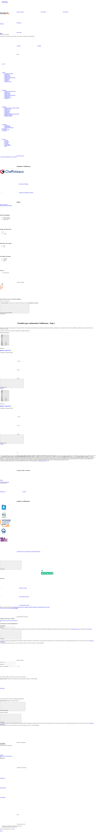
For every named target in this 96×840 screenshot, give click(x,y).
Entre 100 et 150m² (7, 218)
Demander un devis (3, 387)
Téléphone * (2, 627)
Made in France (6, 272)
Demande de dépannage (4, 710)
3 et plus (5, 233)
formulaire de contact (75, 629)
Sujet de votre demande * (4, 666)
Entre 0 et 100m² (6, 217)
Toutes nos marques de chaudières (6, 205)
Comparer (2, 388)
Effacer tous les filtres (4, 204)
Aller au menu (4, 1)
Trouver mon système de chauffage (6, 312)
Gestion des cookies (46, 607)
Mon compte (2, 688)
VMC (5, 260)
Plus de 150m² (6, 219)
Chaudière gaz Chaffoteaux (23, 183)
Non (4, 246)
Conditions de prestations (28, 607)
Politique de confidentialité (37, 607)
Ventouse (5, 259)
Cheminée (5, 258)
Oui (4, 245)
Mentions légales (42, 460)
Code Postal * (2, 626)
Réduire (1, 480)
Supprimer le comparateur (4, 482)
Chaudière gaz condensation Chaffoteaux (26, 192)
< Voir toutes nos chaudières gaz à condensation (8, 156)
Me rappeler (2, 638)
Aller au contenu (5, 2)
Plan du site (16, 607)
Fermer (1, 830)
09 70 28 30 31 (9, 620)
